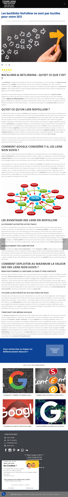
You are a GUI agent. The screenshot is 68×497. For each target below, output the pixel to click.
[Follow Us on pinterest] (14, 450)
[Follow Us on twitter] (18, 450)
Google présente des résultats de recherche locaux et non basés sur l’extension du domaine (51, 426)
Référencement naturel (19, 21)
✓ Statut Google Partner (34, 457)
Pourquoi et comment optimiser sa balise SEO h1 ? (18, 395)
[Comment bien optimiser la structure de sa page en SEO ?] (50, 380)
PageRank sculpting (49, 130)
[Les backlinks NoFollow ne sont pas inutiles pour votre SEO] (34, 43)
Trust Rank (54, 168)
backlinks (14, 84)
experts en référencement (15, 98)
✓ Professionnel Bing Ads (34, 459)
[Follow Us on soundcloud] (26, 450)
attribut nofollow (56, 94)
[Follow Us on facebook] (5, 450)
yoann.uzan (10, 445)
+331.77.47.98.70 (12, 440)
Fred (45, 249)
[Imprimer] (10, 65)
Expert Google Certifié (34, 455)
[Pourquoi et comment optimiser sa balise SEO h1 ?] (18, 380)
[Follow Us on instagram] (9, 450)
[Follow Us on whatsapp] (22, 450)
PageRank (16, 128)
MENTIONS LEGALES (16, 494)
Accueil (8, 21)
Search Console (39, 158)
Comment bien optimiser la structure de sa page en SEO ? (51, 395)
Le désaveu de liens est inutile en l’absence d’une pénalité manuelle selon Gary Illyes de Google (18, 426)
